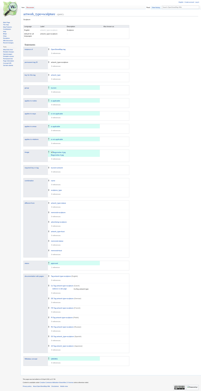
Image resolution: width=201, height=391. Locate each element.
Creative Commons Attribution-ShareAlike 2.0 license (56, 382)
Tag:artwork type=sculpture (61, 276)
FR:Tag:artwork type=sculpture (62, 308)
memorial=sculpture (58, 212)
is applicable (55, 101)
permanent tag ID (31, 62)
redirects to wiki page (59, 289)
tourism (53, 88)
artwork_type (55, 75)
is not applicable (57, 114)
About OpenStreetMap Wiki (41, 386)
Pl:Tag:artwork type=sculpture (62, 317)
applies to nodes (31, 101)
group (27, 88)
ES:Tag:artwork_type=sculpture (62, 336)
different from (30, 203)
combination (29, 181)
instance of (29, 49)
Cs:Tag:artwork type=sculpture (62, 286)
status (27, 263)
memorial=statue (57, 241)
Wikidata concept (31, 359)
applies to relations (32, 139)
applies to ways (30, 114)
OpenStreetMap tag (58, 49)
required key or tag (32, 168)
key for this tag (30, 75)
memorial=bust (56, 250)
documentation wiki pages (34, 276)
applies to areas (30, 126)
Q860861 (54, 359)
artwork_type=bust (58, 231)
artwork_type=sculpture (39, 14)
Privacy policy (27, 386)
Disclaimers (55, 386)
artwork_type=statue (58, 203)
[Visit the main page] (10, 9)
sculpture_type (56, 190)
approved (54, 263)
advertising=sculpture (59, 222)
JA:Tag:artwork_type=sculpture (62, 346)
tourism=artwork (57, 168)
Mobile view (64, 386)
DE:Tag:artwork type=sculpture (62, 298)
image (27, 152)
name (53, 181)
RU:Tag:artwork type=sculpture (62, 327)
